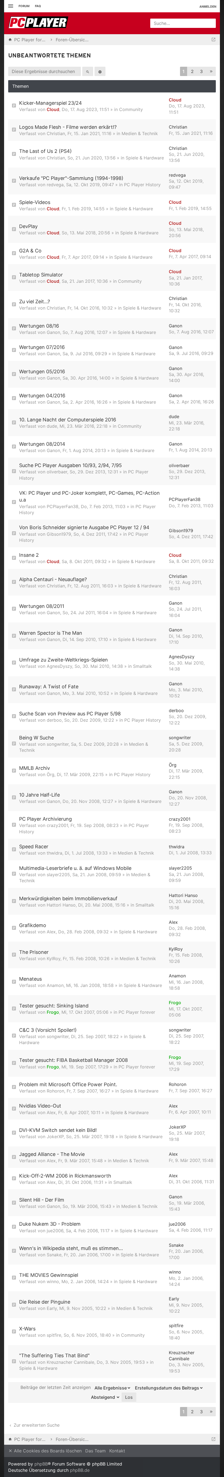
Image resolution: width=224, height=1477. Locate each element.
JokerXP (55, 1136)
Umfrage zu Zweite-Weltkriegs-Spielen (63, 660)
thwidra (54, 853)
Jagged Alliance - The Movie (52, 1154)
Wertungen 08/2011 (41, 606)
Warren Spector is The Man (50, 633)
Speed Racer (33, 846)
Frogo (53, 1012)
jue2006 (55, 1230)
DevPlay (28, 226)
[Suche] (87, 71)
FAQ (38, 6)
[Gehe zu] (213, 39)
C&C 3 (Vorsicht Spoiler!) (48, 1030)
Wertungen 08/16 (39, 326)
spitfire (54, 1335)
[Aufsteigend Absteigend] (104, 1397)
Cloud (53, 109)
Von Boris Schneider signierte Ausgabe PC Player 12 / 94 (84, 527)
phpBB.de (80, 1470)
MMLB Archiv (34, 768)
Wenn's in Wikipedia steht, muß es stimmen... (71, 1248)
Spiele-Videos (34, 202)
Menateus (30, 979)
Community (131, 109)
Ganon (53, 332)
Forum (24, 6)
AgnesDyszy (59, 666)
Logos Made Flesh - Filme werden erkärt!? (68, 127)
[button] (211, 71)
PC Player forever (137, 1012)
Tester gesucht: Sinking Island (54, 1006)
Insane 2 (29, 555)
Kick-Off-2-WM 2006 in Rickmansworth (65, 1176)
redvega (55, 184)
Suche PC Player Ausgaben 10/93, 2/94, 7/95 (70, 465)
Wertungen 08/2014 (42, 444)
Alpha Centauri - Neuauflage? (53, 579)
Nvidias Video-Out (40, 1106)
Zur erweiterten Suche (36, 1425)
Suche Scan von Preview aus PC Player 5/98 (70, 713)
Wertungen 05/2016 (42, 371)
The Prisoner (34, 952)
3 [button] (201, 71)
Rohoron (55, 1091)
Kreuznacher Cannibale (70, 1362)
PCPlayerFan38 (62, 506)
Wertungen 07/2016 (42, 347)
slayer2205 (58, 874)
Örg (50, 774)
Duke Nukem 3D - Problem (50, 1224)
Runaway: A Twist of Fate (48, 686)
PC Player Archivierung (45, 819)
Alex (51, 931)
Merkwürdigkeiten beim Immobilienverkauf (68, 898)
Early (52, 1308)
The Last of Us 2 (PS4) (45, 151)
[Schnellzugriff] (10, 6)
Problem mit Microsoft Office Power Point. (68, 1084)
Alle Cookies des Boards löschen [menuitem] (47, 1450)
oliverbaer (57, 471)
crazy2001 (57, 825)
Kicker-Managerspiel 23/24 (50, 103)
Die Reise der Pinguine (44, 1302)
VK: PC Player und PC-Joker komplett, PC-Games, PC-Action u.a (89, 496)
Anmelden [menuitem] (207, 6)
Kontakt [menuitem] (117, 1450)
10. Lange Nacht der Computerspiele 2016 (67, 420)
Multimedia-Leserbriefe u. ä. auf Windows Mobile (75, 868)
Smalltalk (142, 666)
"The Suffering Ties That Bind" (54, 1355)
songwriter (58, 744)
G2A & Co (30, 251)
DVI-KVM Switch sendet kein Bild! (58, 1130)
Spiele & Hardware (145, 158)
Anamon (55, 985)
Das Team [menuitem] (95, 1450)
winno (53, 1281)
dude (52, 426)
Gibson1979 (59, 534)
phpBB (41, 1464)
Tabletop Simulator (41, 275)
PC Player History (142, 184)
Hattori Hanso (61, 905)
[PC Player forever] (39, 23)
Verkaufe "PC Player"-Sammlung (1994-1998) (71, 178)
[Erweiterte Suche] (100, 71)
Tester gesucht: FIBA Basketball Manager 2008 (73, 1060)
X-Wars (27, 1329)
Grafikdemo (32, 925)
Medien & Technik (140, 133)
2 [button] (192, 71)
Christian (56, 133)
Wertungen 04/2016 (42, 395)
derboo (54, 720)
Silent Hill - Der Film (41, 1200)
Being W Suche (36, 738)
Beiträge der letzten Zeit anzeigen (56, 1387)
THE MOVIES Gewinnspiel (48, 1275)
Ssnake (54, 1254)
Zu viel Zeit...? (34, 301)
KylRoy (53, 958)
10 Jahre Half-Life (39, 795)
